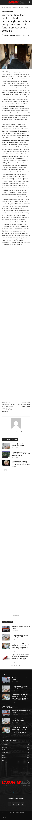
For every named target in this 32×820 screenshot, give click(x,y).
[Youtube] (22, 804)
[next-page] (5, 470)
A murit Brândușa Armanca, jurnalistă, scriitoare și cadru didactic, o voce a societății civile (21, 462)
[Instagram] (14, 804)
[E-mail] (24, 40)
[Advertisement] (16, 318)
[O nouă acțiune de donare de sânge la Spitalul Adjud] (6, 446)
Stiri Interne (8, 7)
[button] (3, 2)
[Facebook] (8, 40)
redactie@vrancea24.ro (15, 792)
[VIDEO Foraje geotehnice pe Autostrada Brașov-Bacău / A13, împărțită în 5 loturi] (6, 454)
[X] (12, 40)
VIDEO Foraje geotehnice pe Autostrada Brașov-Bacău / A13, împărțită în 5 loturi (21, 454)
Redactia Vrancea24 (10, 35)
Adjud (3, 448)
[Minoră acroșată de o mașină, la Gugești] (6, 629)
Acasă (3, 7)
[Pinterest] (16, 40)
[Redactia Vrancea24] (3, 35)
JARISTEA (10, 11)
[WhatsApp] (20, 40)
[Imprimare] (28, 40)
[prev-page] (3, 470)
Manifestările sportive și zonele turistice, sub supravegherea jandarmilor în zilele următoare (8, 408)
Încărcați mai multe (15, 665)
